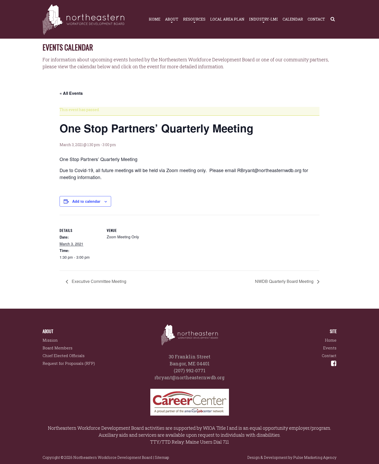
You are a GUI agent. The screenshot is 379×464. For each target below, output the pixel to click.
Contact (316, 19)
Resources (194, 19)
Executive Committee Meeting (98, 281)
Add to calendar (86, 201)
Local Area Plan (227, 19)
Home (154, 19)
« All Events (71, 93)
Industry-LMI (263, 19)
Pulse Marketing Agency (314, 457)
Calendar (293, 19)
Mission (50, 340)
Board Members (57, 347)
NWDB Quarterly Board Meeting (285, 281)
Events (329, 347)
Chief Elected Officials (64, 355)
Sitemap (162, 457)
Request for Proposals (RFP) (69, 363)
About (171, 19)
